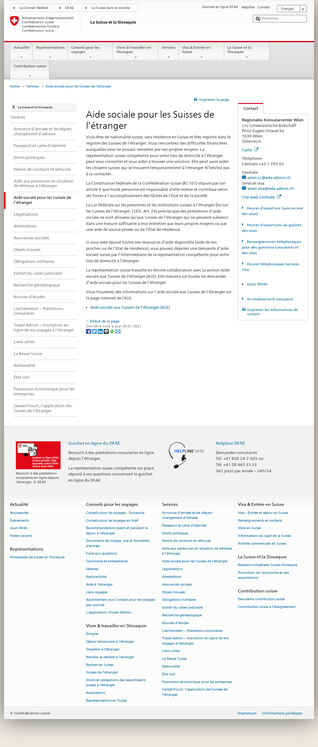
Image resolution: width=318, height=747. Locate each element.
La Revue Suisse (174, 659)
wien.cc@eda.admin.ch (269, 177)
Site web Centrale (259, 197)
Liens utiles (170, 651)
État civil (168, 674)
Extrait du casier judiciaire (182, 608)
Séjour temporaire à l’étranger (110, 642)
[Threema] (107, 331)
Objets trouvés (173, 592)
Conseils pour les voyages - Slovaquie (115, 513)
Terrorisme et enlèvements (107, 562)
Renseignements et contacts (260, 521)
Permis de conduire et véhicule (186, 541)
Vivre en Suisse (249, 528)
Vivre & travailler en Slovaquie (133, 49)
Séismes (92, 569)
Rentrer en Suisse (99, 665)
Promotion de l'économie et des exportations (263, 575)
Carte (247, 149)
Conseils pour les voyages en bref (112, 521)
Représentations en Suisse (106, 701)
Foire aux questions (101, 554)
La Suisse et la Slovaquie (239, 49)
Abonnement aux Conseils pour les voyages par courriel (120, 602)
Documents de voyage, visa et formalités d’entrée (117, 543)
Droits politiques (175, 533)
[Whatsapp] (113, 331)
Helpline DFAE (230, 443)
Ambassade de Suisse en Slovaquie (37, 558)
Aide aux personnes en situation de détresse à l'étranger (197, 551)
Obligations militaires (179, 600)
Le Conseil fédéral (34, 8)
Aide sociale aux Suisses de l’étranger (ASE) (130, 307)
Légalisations (172, 569)
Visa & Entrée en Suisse (196, 49)
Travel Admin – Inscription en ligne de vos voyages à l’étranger (195, 641)
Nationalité (171, 666)
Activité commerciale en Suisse (262, 544)
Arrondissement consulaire (269, 299)
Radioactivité (96, 577)
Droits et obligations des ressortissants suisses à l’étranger (116, 682)
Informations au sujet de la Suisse (264, 536)
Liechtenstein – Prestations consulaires (192, 631)
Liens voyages (96, 592)
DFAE (69, 8)
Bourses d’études (175, 623)
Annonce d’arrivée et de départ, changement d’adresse (187, 515)
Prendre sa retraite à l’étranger (110, 657)
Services (168, 47)
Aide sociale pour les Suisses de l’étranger (195, 562)
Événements (19, 521)
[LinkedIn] (101, 331)
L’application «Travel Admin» (109, 613)
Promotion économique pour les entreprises (197, 682)
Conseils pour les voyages (85, 49)
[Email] (118, 331)
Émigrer (92, 634)
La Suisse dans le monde (110, 8)
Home (15, 86)
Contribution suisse (30, 66)
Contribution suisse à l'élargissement (267, 607)
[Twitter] (95, 331)
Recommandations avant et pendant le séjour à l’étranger (117, 530)
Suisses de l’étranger (102, 673)
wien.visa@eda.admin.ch (271, 188)
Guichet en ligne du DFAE (94, 443)
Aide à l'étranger (99, 585)
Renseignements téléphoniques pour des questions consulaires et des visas (271, 247)
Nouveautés (19, 513)
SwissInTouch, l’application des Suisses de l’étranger (195, 692)
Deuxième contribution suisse (261, 599)
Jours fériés (257, 283)
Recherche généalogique (182, 615)
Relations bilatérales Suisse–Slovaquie (267, 565)
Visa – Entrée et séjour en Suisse (263, 513)
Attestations (171, 577)
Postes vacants (21, 536)
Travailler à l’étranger (103, 649)
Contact (248, 108)
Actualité (22, 47)
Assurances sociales (177, 585)
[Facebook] (89, 331)
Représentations (50, 47)
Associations (95, 693)
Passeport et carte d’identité (184, 526)
